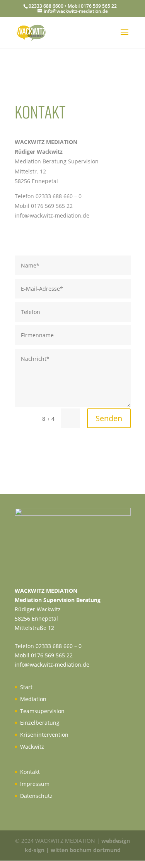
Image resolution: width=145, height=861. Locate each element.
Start (26, 687)
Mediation (33, 699)
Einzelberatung (40, 722)
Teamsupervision (42, 711)
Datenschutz (36, 795)
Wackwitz (32, 746)
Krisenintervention (44, 734)
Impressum (34, 783)
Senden (109, 418)
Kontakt (30, 771)
